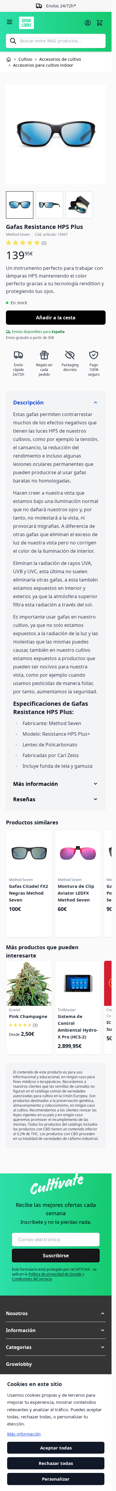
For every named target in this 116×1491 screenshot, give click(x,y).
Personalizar (56, 1479)
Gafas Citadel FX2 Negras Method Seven (28, 893)
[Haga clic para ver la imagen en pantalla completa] (56, 134)
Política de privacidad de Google (55, 1274)
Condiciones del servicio (32, 1278)
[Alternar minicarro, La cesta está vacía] (99, 22)
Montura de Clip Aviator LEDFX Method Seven (76, 893)
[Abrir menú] (9, 22)
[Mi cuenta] (87, 22)
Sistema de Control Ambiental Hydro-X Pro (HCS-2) (78, 1026)
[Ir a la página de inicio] (50, 23)
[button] (26, 242)
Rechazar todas (56, 1463)
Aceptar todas (56, 1448)
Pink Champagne (28, 1016)
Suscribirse (56, 1255)
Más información (24, 1434)
